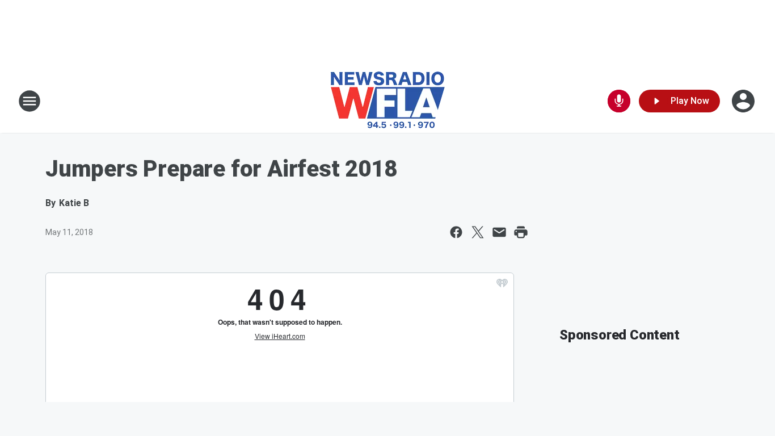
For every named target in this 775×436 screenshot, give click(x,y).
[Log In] (744, 101)
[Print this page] (521, 232)
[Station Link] (388, 101)
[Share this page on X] (478, 232)
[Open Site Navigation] (29, 101)
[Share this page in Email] (499, 232)
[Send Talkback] (619, 101)
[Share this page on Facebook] (456, 232)
